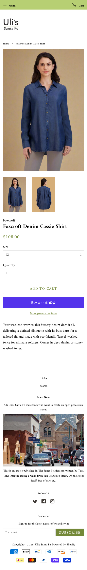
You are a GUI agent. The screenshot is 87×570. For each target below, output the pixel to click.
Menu (12, 5)
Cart (81, 5)
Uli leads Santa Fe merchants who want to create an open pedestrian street (43, 407)
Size (5, 247)
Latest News (43, 397)
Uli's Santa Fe (43, 544)
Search (43, 386)
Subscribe (70, 533)
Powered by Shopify (63, 544)
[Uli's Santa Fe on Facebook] (43, 502)
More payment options (43, 313)
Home (6, 44)
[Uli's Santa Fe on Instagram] (52, 502)
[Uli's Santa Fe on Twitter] (35, 502)
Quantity (9, 265)
